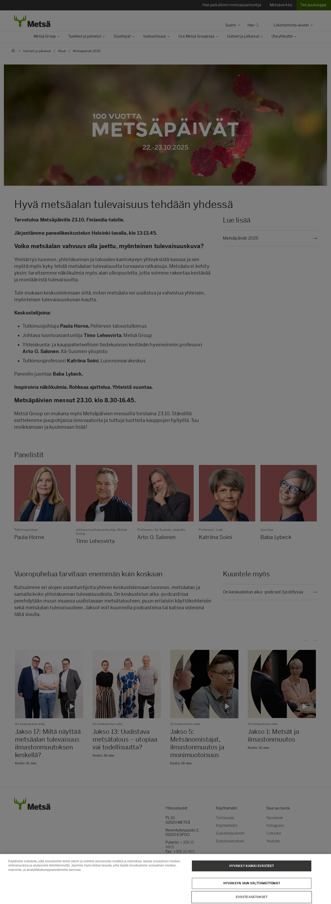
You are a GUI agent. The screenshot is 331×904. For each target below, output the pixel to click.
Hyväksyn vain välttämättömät (251, 883)
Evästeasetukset (252, 897)
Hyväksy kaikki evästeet (251, 866)
